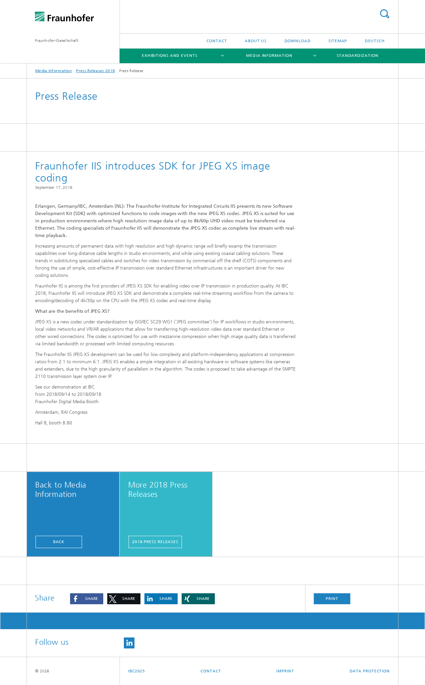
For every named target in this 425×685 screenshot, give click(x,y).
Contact (217, 41)
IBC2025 (136, 671)
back (59, 541)
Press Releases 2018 (95, 70)
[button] (86, 598)
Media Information (269, 55)
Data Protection (370, 671)
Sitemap (337, 41)
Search (384, 13)
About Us (256, 41)
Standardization (358, 55)
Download (298, 41)
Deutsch (375, 41)
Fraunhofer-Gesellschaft (56, 40)
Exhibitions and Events (170, 55)
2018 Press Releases (155, 541)
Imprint (285, 671)
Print (332, 598)
